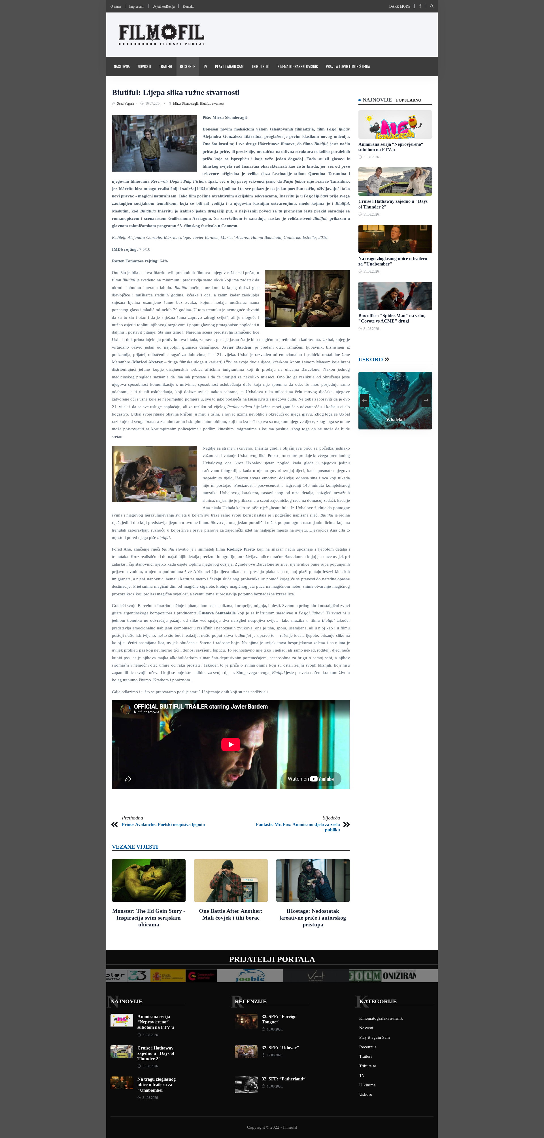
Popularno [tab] (408, 100)
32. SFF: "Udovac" (280, 1047)
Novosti (144, 66)
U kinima (367, 1085)
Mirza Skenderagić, (186, 104)
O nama (115, 7)
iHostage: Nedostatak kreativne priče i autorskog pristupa (313, 918)
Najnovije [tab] (377, 100)
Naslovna (122, 66)
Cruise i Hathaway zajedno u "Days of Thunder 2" (155, 1053)
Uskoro (370, 359)
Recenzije (187, 66)
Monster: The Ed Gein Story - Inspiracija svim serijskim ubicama (148, 918)
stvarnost (218, 104)
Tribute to (260, 66)
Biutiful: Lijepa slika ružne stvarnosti (176, 92)
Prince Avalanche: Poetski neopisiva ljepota (163, 824)
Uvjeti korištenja (163, 7)
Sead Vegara (126, 104)
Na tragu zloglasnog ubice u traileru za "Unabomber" (156, 1084)
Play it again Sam (229, 66)
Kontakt (188, 7)
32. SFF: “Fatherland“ (283, 1078)
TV (205, 66)
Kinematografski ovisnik (297, 66)
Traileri (165, 66)
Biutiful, (206, 104)
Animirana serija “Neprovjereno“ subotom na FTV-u (155, 1022)
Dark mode (399, 7)
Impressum (136, 7)
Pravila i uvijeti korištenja (348, 66)
